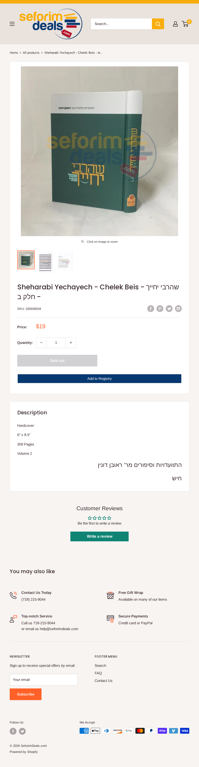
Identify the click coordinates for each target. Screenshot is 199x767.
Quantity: (25, 342)
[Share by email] (178, 308)
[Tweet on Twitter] (169, 308)
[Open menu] (12, 24)
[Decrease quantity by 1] (41, 343)
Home (14, 52)
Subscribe (25, 694)
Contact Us (104, 680)
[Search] (158, 23)
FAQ (98, 673)
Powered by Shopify (24, 752)
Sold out (57, 360)
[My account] (175, 24)
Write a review (99, 536)
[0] (185, 24)
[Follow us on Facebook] (13, 731)
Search (100, 665)
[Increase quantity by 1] (71, 343)
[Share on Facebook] (150, 308)
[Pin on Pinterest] (160, 308)
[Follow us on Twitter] (22, 731)
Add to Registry (99, 378)
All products (31, 52)
